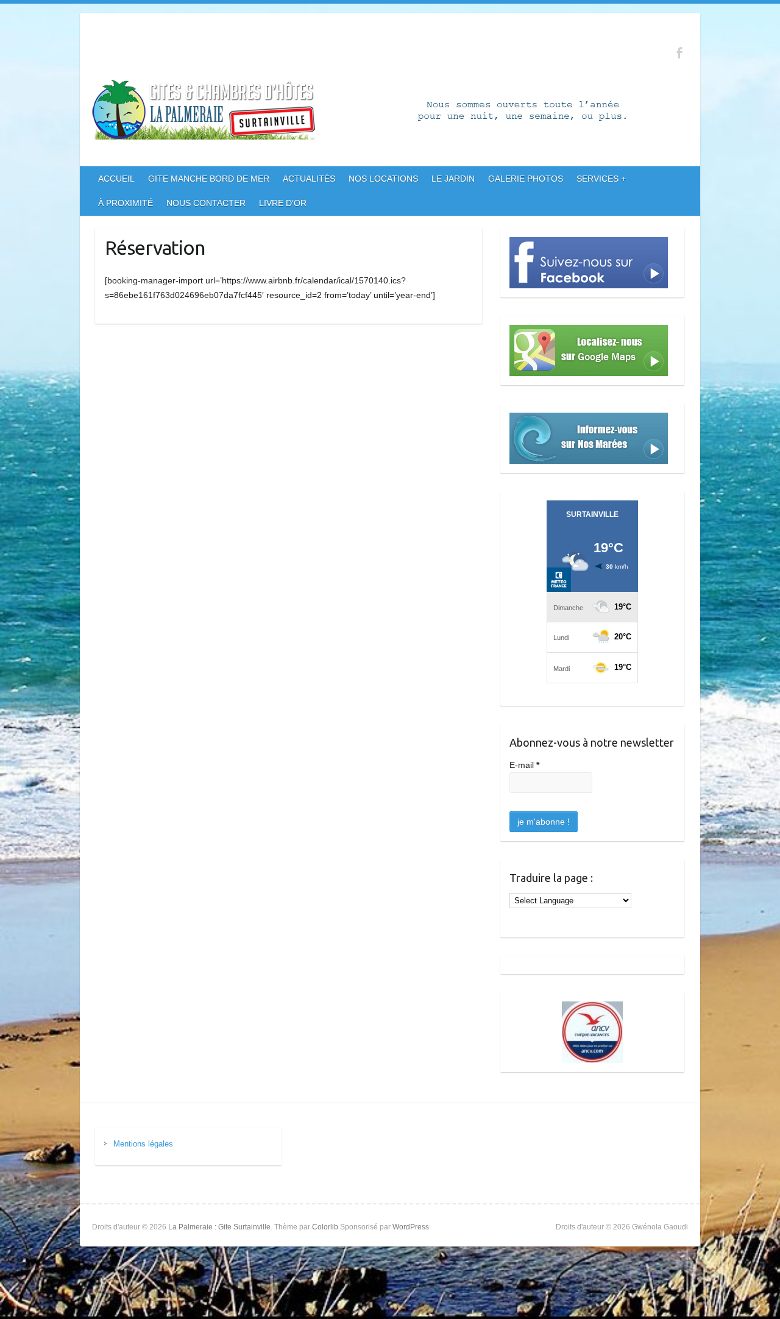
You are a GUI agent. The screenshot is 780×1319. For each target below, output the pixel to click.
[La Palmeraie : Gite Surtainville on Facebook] (679, 52)
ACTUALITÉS (309, 178)
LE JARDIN (453, 178)
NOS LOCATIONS (383, 178)
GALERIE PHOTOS (525, 178)
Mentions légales (143, 1143)
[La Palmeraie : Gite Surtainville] (384, 112)
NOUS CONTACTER (206, 203)
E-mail (524, 765)
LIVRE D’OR (283, 203)
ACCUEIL (116, 178)
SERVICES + (601, 178)
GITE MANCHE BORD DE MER (208, 178)
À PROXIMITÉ (125, 203)
